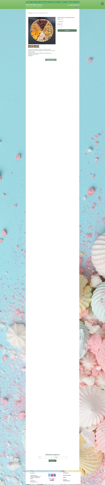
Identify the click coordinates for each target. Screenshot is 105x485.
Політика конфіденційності (66, 480)
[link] (102, 3)
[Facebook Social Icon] (55, 475)
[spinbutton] (60, 26)
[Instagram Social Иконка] (52, 475)
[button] (37, 2)
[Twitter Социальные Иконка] (49, 475)
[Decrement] (58, 26)
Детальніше (30, 55)
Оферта (64, 477)
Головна (30, 13)
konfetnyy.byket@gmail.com (35, 476)
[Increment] (61, 26)
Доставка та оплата (67, 475)
